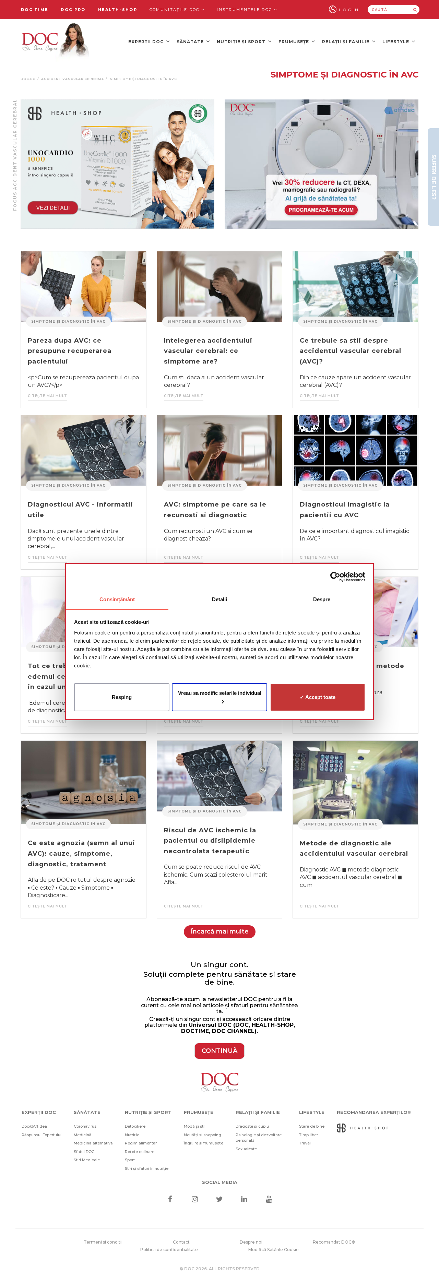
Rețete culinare (139, 1151)
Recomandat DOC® (334, 1242)
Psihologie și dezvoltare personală (259, 1137)
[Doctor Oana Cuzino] (56, 41)
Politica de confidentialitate (169, 1249)
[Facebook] (170, 1200)
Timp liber (308, 1134)
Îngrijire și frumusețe (203, 1143)
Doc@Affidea (34, 1126)
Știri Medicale (87, 1159)
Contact (181, 1242)
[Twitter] (219, 1200)
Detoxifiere (135, 1126)
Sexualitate (246, 1149)
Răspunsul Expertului (41, 1134)
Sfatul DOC (84, 1151)
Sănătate (191, 41)
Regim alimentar (141, 1143)
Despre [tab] (322, 599)
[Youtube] (269, 1200)
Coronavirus (85, 1126)
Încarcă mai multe (220, 931)
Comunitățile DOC (175, 9)
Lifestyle (396, 41)
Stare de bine (311, 1126)
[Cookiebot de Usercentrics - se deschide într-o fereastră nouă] (335, 577)
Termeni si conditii (103, 1242)
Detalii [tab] (219, 599)
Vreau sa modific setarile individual (219, 693)
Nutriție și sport (242, 41)
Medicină (83, 1134)
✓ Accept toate (317, 697)
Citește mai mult (47, 396)
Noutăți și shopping (202, 1134)
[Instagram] (194, 1200)
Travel (305, 1143)
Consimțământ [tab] (117, 599)
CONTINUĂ (219, 1051)
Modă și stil (194, 1126)
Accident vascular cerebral (72, 79)
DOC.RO (28, 79)
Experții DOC (146, 41)
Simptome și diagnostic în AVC (68, 321)
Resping (122, 697)
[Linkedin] (244, 1200)
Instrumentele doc (245, 9)
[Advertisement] (117, 164)
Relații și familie (346, 41)
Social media (219, 1182)
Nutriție (132, 1134)
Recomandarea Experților (374, 1112)
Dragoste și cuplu (252, 1126)
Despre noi (251, 1242)
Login (349, 9)
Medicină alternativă (93, 1143)
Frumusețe (294, 41)
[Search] (415, 9)
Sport (130, 1159)
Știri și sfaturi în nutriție (146, 1168)
